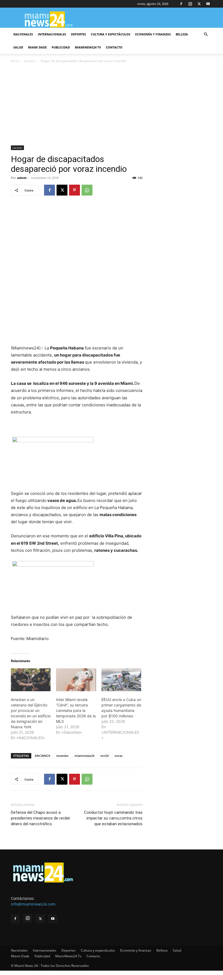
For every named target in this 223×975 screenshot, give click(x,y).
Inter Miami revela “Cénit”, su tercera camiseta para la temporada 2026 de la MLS (76, 710)
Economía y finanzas (153, 34)
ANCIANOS (42, 756)
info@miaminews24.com (33, 904)
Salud (18, 47)
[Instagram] (190, 4)
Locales (29, 61)
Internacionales (52, 34)
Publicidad (61, 47)
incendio (62, 756)
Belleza (182, 34)
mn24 (104, 756)
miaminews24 (84, 756)
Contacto (114, 47)
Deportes (78, 34)
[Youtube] (208, 4)
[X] (199, 4)
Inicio (15, 61)
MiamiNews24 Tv (88, 47)
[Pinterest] (74, 190)
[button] (205, 34)
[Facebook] (181, 4)
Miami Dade (37, 47)
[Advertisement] (111, 105)
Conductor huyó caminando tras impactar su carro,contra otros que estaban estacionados (113, 818)
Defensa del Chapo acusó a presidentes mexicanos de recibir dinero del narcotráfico (40, 818)
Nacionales (23, 34)
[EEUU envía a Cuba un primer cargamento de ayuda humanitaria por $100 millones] (121, 679)
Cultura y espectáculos (110, 34)
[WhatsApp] (87, 190)
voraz (118, 756)
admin (22, 178)
